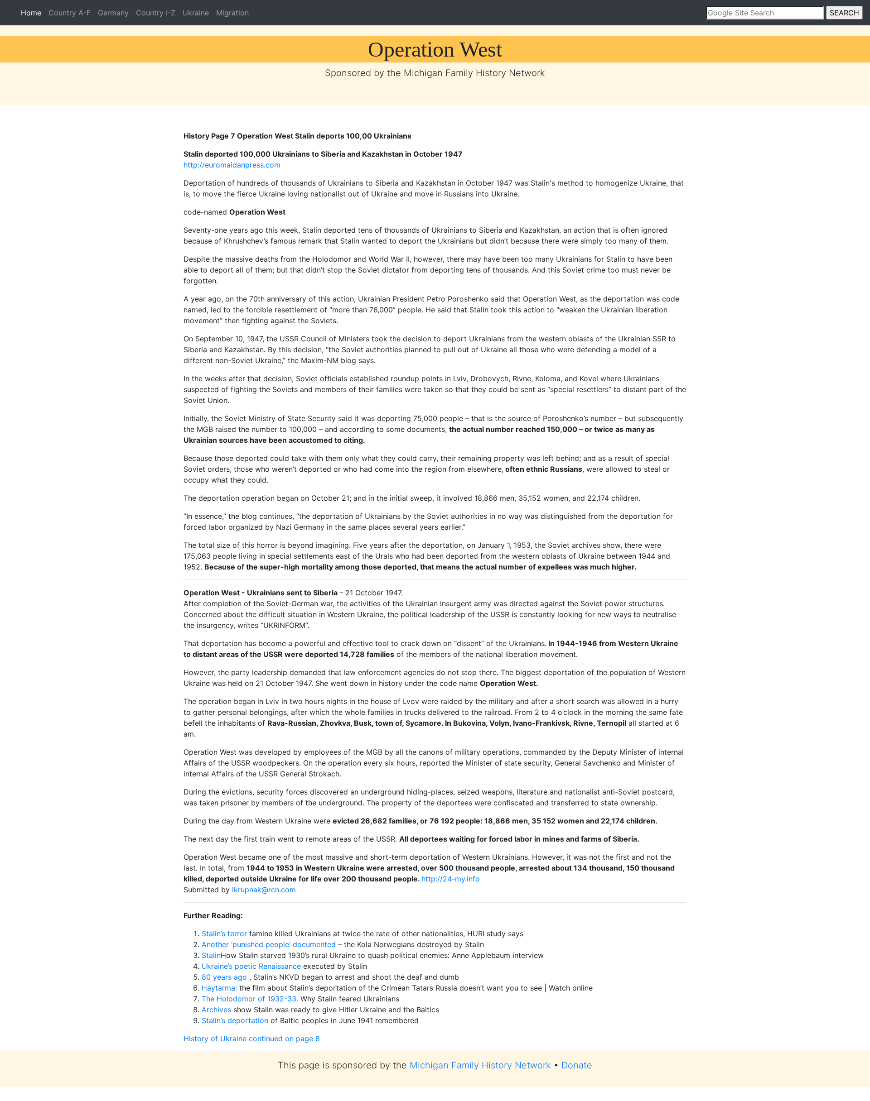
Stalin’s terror (224, 933)
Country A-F (69, 12)
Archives (216, 1009)
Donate (576, 1065)
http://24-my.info (450, 878)
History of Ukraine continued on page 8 (252, 1038)
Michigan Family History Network (480, 1065)
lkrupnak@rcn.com (264, 889)
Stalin (211, 955)
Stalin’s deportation (235, 1020)
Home (33, 12)
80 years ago (224, 976)
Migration (232, 12)
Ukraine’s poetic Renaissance (251, 966)
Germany (113, 12)
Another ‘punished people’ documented (269, 944)
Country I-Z (155, 12)
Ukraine (196, 12)
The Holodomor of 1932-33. (250, 998)
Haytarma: (219, 987)
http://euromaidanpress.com (232, 164)
